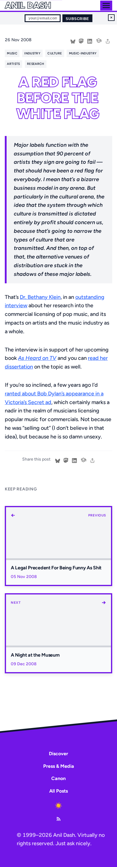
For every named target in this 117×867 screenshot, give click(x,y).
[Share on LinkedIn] (89, 41)
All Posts (58, 791)
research (35, 64)
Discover (58, 753)
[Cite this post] (99, 40)
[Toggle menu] (106, 5)
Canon (58, 778)
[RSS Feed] (58, 818)
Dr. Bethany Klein (40, 297)
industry (32, 53)
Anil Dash (28, 5)
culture (54, 53)
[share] (107, 41)
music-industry (83, 53)
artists (13, 64)
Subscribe (77, 19)
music (12, 53)
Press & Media (58, 766)
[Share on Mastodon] (81, 41)
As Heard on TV (37, 358)
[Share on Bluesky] (72, 41)
